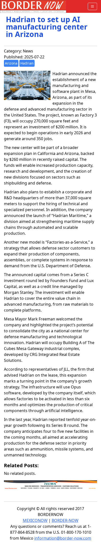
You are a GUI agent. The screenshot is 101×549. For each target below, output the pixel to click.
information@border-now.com (62, 538)
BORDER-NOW (65, 520)
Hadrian (27, 63)
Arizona (11, 63)
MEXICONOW (35, 520)
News (28, 51)
